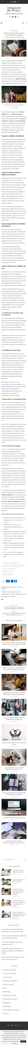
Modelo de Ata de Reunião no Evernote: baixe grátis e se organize (18, 892)
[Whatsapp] (17, 1)
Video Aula (6, 1013)
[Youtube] (12, 1)
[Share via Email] (15, 581)
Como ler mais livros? (9, 568)
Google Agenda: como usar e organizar (18, 880)
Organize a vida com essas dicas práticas (18, 871)
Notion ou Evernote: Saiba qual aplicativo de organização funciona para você (19, 915)
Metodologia (6, 991)
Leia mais (14, 1043)
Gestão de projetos (8, 984)
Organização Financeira (9, 995)
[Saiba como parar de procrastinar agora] (14, 732)
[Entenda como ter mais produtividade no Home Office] (14, 830)
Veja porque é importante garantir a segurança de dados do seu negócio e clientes (12, 951)
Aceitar (23, 1041)
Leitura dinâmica (7, 574)
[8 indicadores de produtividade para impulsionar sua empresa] (14, 682)
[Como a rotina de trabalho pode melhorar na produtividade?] (14, 657)
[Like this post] (8, 581)
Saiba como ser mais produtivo (14, 818)
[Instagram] (10, 1)
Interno (5, 988)
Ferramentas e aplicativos (10, 981)
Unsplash (16, 107)
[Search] (26, 23)
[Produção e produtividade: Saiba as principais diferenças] (14, 782)
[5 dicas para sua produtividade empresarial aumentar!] (14, 707)
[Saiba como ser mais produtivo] (14, 807)
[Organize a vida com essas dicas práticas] (6, 873)
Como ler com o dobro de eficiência (13, 566)
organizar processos (7, 369)
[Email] (15, 1)
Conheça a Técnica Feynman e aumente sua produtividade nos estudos (19, 903)
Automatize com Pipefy (9, 970)
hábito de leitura (8, 571)
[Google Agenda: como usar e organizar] (6, 882)
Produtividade (7, 1006)
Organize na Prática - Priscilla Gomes (15, 37)
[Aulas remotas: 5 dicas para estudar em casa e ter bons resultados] (14, 757)
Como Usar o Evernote (9, 973)
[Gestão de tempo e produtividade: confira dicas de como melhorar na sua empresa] (14, 632)
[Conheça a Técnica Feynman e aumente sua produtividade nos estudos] (6, 903)
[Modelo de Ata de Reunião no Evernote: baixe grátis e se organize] (6, 891)
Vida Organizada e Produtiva (11, 1010)
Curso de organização (10, 552)
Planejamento (7, 1002)
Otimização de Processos (10, 999)
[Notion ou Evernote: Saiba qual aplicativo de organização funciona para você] (6, 915)
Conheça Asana (7, 977)
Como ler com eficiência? (10, 563)
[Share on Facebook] (12, 581)
